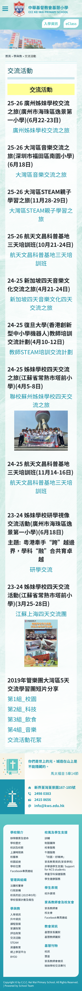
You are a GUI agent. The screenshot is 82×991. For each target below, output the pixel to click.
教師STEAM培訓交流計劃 (41, 352)
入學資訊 (15, 914)
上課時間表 (16, 852)
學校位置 (15, 866)
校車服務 (50, 847)
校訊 (47, 951)
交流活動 (15, 938)
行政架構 (15, 890)
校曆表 (14, 857)
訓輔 (47, 838)
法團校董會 (16, 885)
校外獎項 (50, 893)
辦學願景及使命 (19, 838)
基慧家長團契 (52, 932)
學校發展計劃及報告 (22, 900)
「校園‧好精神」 (55, 857)
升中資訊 (15, 919)
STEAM (14, 942)
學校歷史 (15, 843)
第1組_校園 (22, 699)
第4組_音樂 (22, 729)
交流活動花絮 (24, 739)
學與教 (18, 56)
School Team (26, 985)
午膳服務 (50, 852)
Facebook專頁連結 (21, 871)
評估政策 (15, 933)
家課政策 (15, 928)
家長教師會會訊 (54, 961)
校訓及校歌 (16, 847)
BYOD (13, 956)
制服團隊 (50, 843)
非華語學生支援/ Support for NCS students (60, 867)
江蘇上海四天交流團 (41, 614)
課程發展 (15, 924)
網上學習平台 (18, 952)
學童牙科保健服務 (55, 874)
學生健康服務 (52, 879)
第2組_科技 (22, 709)
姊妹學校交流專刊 (55, 966)
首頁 (8, 56)
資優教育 (15, 947)
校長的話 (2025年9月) (23, 895)
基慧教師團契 (52, 937)
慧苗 (47, 956)
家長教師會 (51, 908)
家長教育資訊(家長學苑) (59, 861)
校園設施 (15, 861)
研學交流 (41, 569)
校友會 (48, 913)
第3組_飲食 (22, 719)
